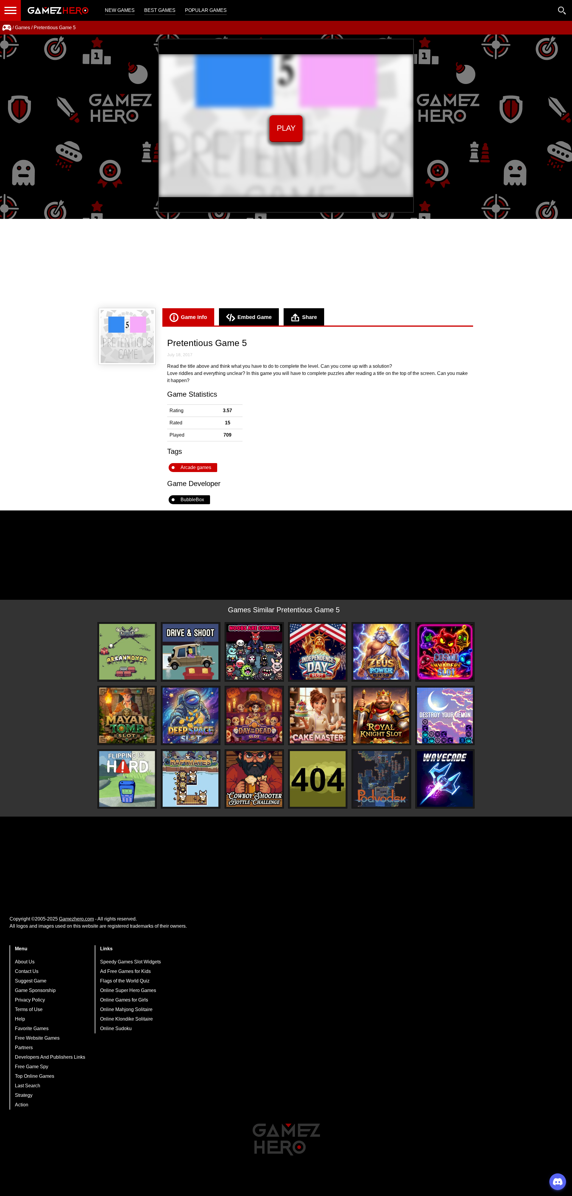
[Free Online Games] (6, 27)
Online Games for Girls (124, 999)
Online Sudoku (116, 1028)
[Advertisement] (286, 263)
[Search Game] (562, 12)
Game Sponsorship (35, 990)
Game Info (194, 317)
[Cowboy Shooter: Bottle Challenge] (254, 779)
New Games (120, 10)
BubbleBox (192, 499)
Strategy (23, 1095)
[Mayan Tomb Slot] (127, 715)
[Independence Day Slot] (317, 651)
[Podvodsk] (381, 779)
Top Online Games (34, 1076)
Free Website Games (37, 1038)
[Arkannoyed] (127, 651)
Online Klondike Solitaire (126, 1018)
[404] (317, 779)
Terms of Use (29, 1009)
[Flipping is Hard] (127, 779)
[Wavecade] (445, 779)
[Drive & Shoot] (190, 651)
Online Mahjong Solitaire (126, 1009)
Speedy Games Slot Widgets (130, 961)
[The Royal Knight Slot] (381, 715)
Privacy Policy (30, 999)
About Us (25, 961)
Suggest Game (30, 980)
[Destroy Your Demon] (445, 715)
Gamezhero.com (76, 918)
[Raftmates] (190, 779)
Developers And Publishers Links (50, 1057)
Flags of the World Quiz (125, 980)
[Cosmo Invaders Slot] (445, 651)
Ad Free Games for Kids (125, 971)
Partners (24, 1047)
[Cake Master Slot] (317, 715)
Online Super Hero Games (128, 990)
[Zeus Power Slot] (381, 651)
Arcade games (196, 467)
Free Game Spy (31, 1066)
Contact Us (26, 971)
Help (20, 1018)
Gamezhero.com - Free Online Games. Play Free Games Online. (58, 10)
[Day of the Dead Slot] (254, 715)
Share (309, 317)
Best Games (159, 10)
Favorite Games (32, 1028)
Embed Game (254, 317)
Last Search (27, 1085)
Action (21, 1104)
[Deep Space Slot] (190, 715)
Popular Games (206, 10)
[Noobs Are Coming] (254, 651)
